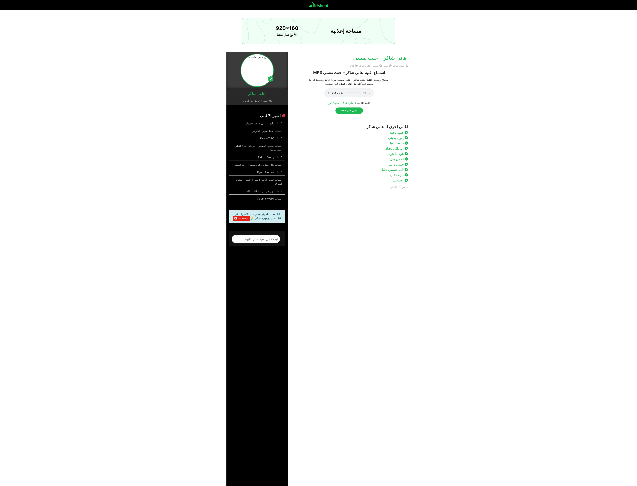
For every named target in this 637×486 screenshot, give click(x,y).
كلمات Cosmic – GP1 (269, 198)
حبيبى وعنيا (397, 164)
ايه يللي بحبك (395, 148)
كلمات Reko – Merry (270, 157)
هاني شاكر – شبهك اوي (340, 102)
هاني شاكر (398, 65)
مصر (385, 65)
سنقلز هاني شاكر (369, 65)
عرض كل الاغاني (398, 187)
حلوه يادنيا (397, 143)
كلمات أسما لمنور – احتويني (267, 131)
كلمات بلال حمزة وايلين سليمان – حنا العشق (258, 164)
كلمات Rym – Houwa (269, 172)
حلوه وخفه (397, 133)
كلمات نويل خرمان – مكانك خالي (264, 191)
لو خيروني (397, 159)
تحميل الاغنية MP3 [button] (349, 110)
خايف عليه (397, 175)
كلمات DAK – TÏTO (271, 138)
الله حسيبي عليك (392, 170)
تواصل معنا (285, 34)
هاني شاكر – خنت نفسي (380, 58)
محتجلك (399, 180)
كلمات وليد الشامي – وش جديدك (264, 123)
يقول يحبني (396, 138)
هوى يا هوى (396, 154)
